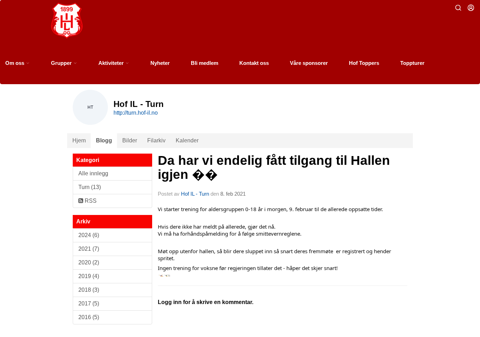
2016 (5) (88, 317)
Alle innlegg (93, 173)
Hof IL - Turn (195, 194)
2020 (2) (88, 262)
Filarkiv (156, 140)
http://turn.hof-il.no (135, 113)
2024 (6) (88, 235)
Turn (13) (89, 187)
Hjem (79, 140)
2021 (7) (88, 249)
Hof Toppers (364, 63)
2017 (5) (88, 303)
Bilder (129, 140)
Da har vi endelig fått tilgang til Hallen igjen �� (274, 167)
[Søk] (458, 7)
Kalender (187, 140)
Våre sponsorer (309, 63)
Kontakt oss (254, 63)
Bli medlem (204, 63)
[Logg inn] (471, 7)
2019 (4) (88, 276)
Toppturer (412, 63)
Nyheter (160, 63)
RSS (90, 201)
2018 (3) (88, 290)
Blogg (104, 140)
